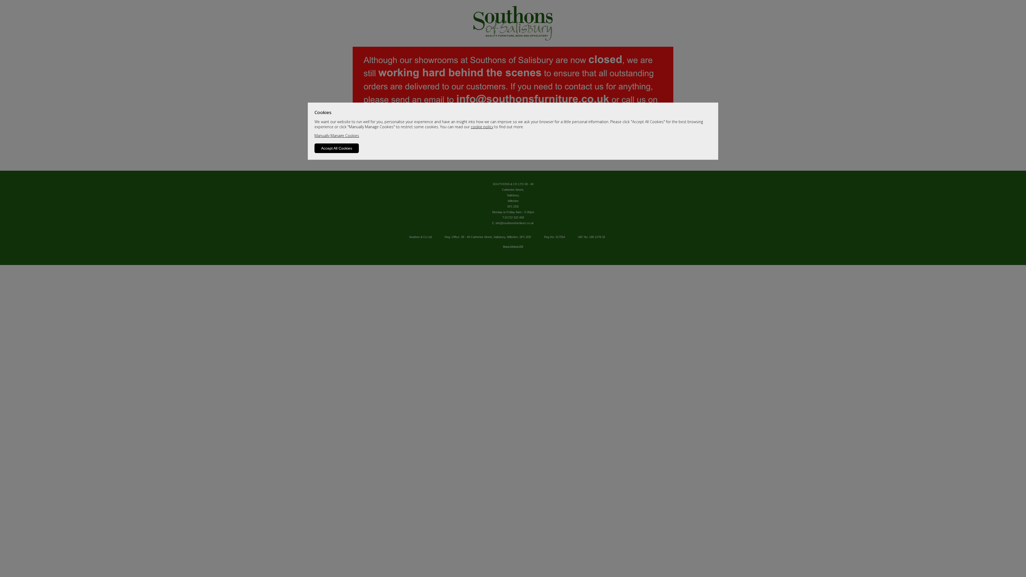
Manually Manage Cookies (336, 135)
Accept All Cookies (336, 148)
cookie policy (482, 126)
